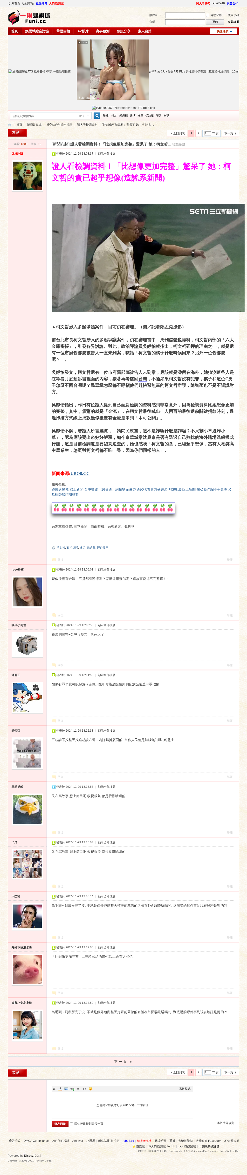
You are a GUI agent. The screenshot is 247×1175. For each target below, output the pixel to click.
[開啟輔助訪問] (194, 3)
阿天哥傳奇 (203, 3)
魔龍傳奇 (41, 3)
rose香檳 (18, 569)
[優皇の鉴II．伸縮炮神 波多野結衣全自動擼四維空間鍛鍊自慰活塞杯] (39, 71)
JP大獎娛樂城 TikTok (161, 1146)
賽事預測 (103, 31)
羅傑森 (16, 730)
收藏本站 (28, 3)
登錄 (132, 1105)
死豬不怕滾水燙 (22, 947)
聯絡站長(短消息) (109, 1140)
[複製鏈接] (178, 144)
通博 (133, 115)
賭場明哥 (160, 1140)
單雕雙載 (17, 786)
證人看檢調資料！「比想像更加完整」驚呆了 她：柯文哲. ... (115, 124)
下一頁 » (123, 1061)
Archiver (77, 1140)
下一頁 (228, 133)
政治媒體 (72, 547)
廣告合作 (232, 3)
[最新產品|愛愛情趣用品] (123, 108)
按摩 (140, 115)
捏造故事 (103, 547)
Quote (78, 1088)
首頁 (14, 31)
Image (66, 1088)
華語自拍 (63, 31)
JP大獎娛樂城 (187, 1146)
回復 (60, 559)
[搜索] (96, 116)
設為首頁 (14, 3)
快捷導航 (222, 31)
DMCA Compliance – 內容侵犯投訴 (46, 1140)
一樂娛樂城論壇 (10, 124)
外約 (114, 115)
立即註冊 (233, 22)
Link (72, 1088)
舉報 (230, 559)
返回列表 (179, 133)
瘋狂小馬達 (19, 625)
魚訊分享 (123, 31)
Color (60, 1088)
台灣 (142, 378)
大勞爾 (16, 896)
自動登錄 (216, 15)
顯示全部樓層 (106, 153)
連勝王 (16, 675)
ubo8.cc (129, 1140)
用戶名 (153, 15)
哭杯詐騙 (17, 153)
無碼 (166, 115)
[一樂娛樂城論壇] (29, 24)
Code (84, 1088)
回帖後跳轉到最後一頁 (88, 1123)
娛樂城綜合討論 (37, 31)
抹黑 (82, 547)
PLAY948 (219, 3)
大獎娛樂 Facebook (208, 1140)
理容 (159, 115)
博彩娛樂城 (34, 124)
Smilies (90, 1088)
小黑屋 (90, 1140)
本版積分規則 (225, 1123)
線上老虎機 (144, 1140)
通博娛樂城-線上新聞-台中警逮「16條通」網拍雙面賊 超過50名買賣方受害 (108, 489)
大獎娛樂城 (56, 3)
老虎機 (123, 115)
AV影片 (83, 31)
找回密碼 (233, 15)
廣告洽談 (15, 1140)
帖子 (82, 116)
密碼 (152, 22)
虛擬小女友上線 (22, 1002)
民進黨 (91, 547)
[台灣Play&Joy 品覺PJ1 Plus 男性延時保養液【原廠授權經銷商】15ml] (192, 71)
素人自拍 (144, 31)
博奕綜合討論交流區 (59, 124)
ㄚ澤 (14, 842)
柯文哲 (60, 547)
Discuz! (29, 1155)
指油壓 (149, 115)
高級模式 (185, 1088)
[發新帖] (17, 133)
